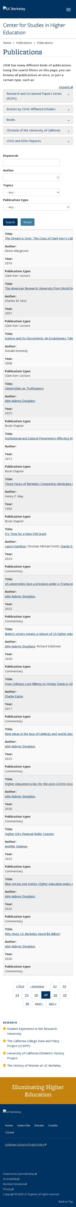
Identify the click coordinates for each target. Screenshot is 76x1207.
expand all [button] (66, 87)
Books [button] (10, 120)
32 (56, 987)
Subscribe (23, 1125)
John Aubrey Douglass (20, 401)
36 (37, 996)
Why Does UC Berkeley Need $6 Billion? (32, 934)
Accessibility (11, 1179)
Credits (53, 1125)
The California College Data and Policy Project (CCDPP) (33, 1043)
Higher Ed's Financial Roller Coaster (29, 834)
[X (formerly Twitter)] (6, 1119)
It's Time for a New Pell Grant (25, 534)
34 (18, 996)
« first (21, 987)
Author (8, 170)
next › (40, 1004)
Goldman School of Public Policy (26, 1144)
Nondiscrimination (15, 1184)
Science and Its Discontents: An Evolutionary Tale (39, 338)
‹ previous (38, 987)
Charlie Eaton (14, 696)
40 (29, 1004)
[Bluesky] (38, 1119)
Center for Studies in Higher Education (34, 28)
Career (9, 1132)
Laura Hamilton (15, 546)
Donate (39, 1125)
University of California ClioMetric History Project (35, 1055)
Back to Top (66, 1201)
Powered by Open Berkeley (20, 1174)
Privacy (8, 1189)
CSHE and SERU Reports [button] (23, 141)
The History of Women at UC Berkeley (34, 1065)
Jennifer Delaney (16, 846)
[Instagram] (30, 1119)
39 (66, 996)
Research (10, 1022)
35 (28, 996)
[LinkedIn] (14, 1119)
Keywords (10, 155)
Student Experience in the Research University (32, 1031)
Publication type (15, 200)
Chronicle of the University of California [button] (33, 130)
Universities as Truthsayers (24, 388)
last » (54, 1004)
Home (7, 43)
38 (57, 996)
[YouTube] (22, 1119)
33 (66, 987)
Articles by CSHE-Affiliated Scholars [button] (31, 109)
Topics (8, 185)
